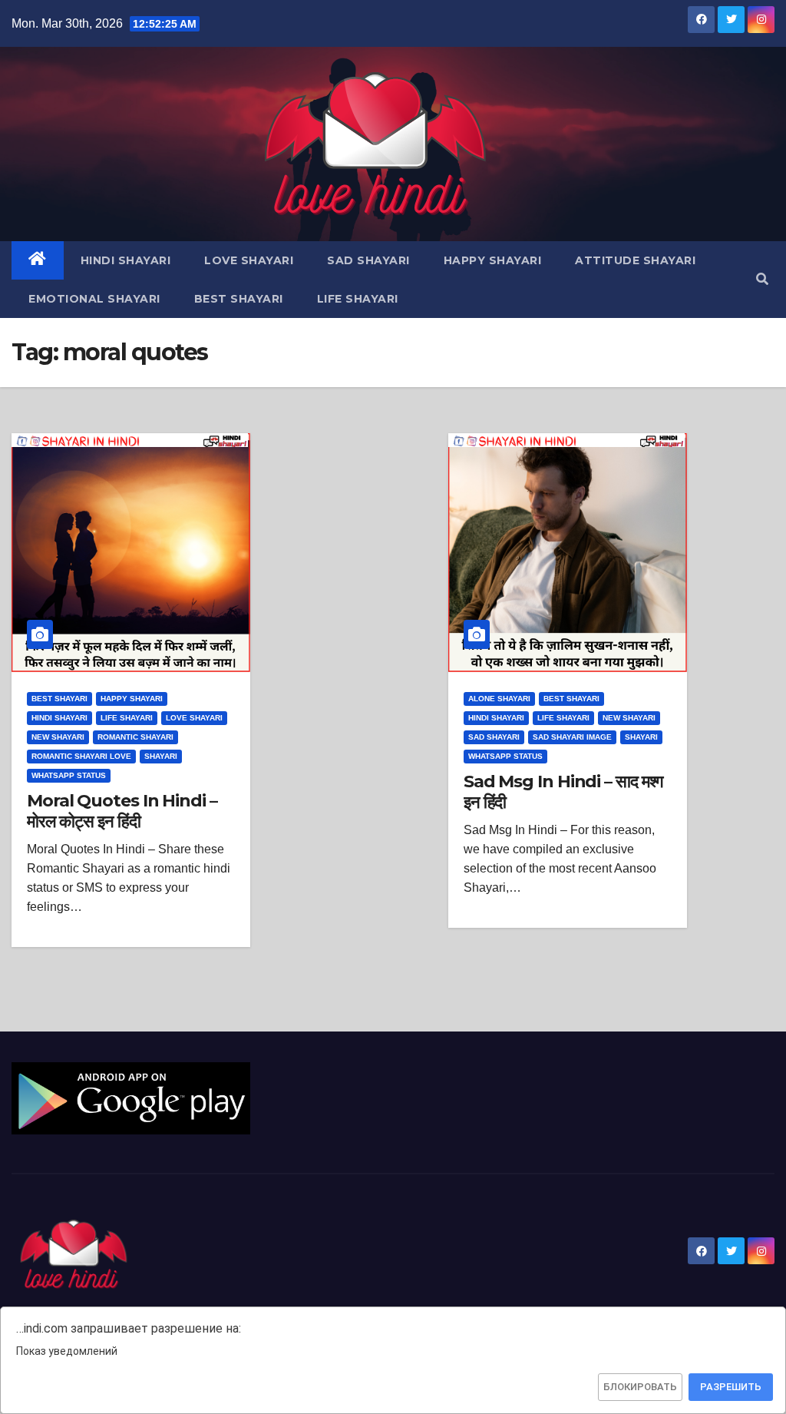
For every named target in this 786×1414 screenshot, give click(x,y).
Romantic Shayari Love (81, 756)
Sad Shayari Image (572, 737)
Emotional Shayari (94, 299)
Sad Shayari (368, 260)
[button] (762, 279)
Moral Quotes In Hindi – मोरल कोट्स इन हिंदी (122, 810)
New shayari (57, 737)
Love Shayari (248, 260)
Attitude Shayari (635, 260)
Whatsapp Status (68, 775)
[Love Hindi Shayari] (131, 1097)
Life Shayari (357, 299)
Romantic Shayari (135, 737)
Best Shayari (238, 299)
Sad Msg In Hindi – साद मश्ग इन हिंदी (563, 791)
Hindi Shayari (126, 260)
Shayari (160, 756)
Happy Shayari (493, 260)
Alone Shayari (499, 698)
